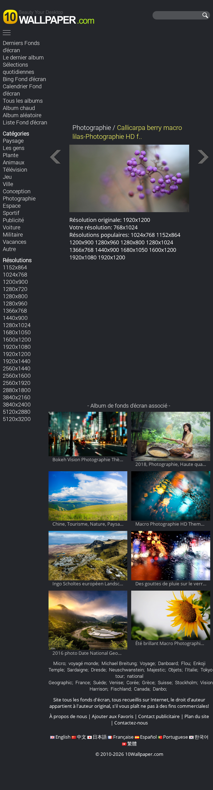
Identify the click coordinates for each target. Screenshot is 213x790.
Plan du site (196, 716)
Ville (8, 183)
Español (148, 737)
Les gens (13, 147)
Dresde (98, 669)
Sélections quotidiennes (18, 68)
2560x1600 (17, 375)
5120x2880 (17, 411)
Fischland (121, 689)
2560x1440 (17, 368)
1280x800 (15, 296)
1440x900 (15, 317)
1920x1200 (17, 353)
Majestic (156, 669)
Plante (10, 155)
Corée (132, 682)
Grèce (148, 682)
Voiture (11, 227)
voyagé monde (83, 663)
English (62, 737)
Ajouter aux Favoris (112, 716)
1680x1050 (17, 332)
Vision (206, 682)
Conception (17, 191)
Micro (59, 663)
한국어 (201, 737)
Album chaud (19, 107)
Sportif (11, 212)
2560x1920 (17, 382)
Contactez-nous (131, 722)
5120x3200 (17, 418)
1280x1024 (17, 324)
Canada (141, 689)
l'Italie (191, 669)
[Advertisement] (129, 77)
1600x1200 (17, 339)
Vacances (14, 241)
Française (123, 737)
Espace (12, 205)
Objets (175, 669)
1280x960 (15, 303)
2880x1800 (17, 389)
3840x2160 (17, 397)
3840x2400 (17, 404)
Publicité (13, 220)
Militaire (13, 234)
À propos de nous (68, 716)
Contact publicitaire (159, 716)
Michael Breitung (119, 663)
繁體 (132, 743)
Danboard (168, 663)
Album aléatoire (22, 115)
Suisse (165, 682)
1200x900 (15, 281)
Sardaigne (77, 669)
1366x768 (15, 310)
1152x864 (15, 267)
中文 (81, 737)
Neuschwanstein (126, 669)
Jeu (7, 176)
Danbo (159, 689)
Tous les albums (23, 100)
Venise (116, 682)
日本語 (100, 737)
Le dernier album (23, 57)
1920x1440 (17, 361)
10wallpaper (51, 15)
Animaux (13, 162)
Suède (99, 682)
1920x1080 (17, 346)
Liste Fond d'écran (25, 122)
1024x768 (15, 274)
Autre (9, 248)
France (82, 682)
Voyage (147, 663)
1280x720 (15, 288)
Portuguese (175, 737)
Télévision (15, 169)
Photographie (19, 198)
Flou (185, 663)
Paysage (13, 140)
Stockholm (186, 682)
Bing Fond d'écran (24, 78)
